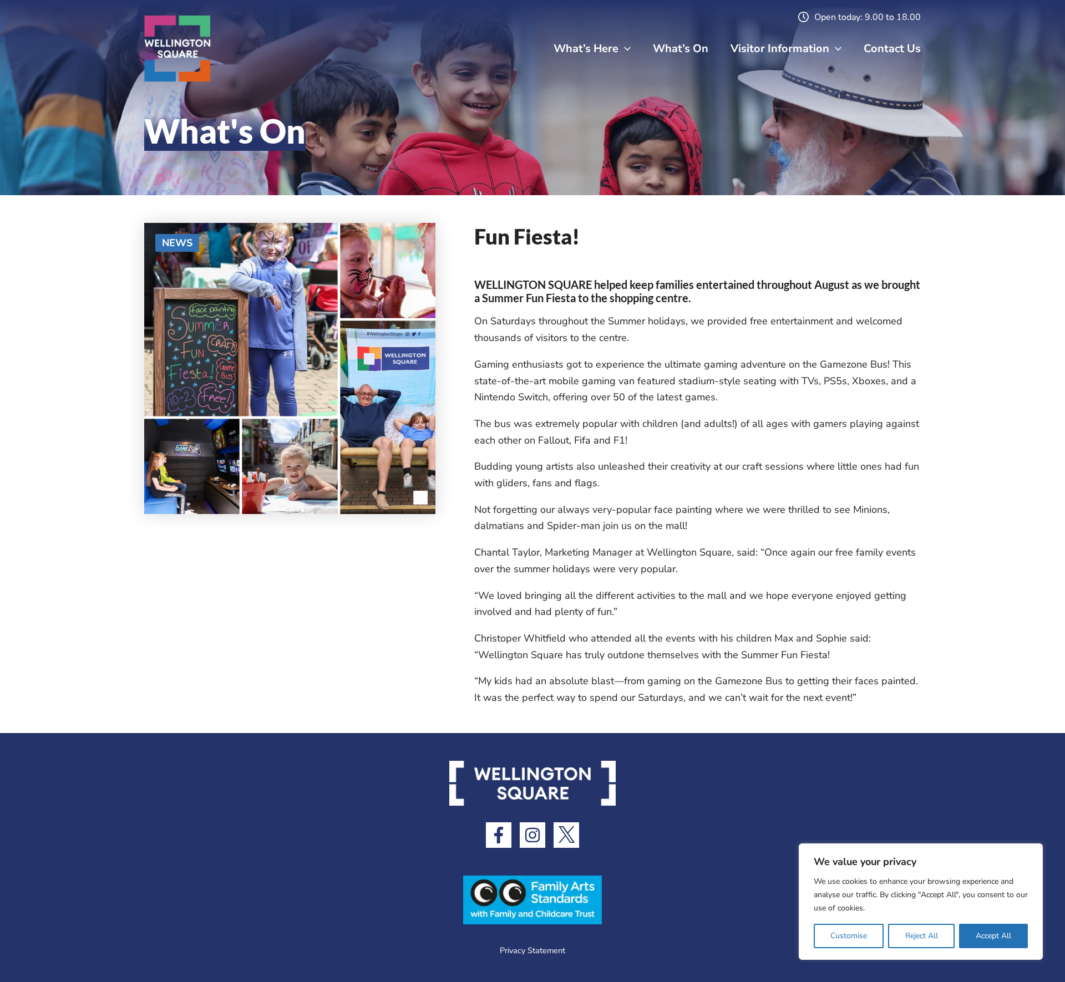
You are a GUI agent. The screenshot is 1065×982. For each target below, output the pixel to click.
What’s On (680, 48)
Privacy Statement (532, 950)
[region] (921, 901)
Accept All (993, 935)
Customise (848, 935)
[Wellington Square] (177, 47)
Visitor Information (780, 48)
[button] (624, 49)
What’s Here (586, 48)
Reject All (921, 935)
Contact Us (892, 48)
